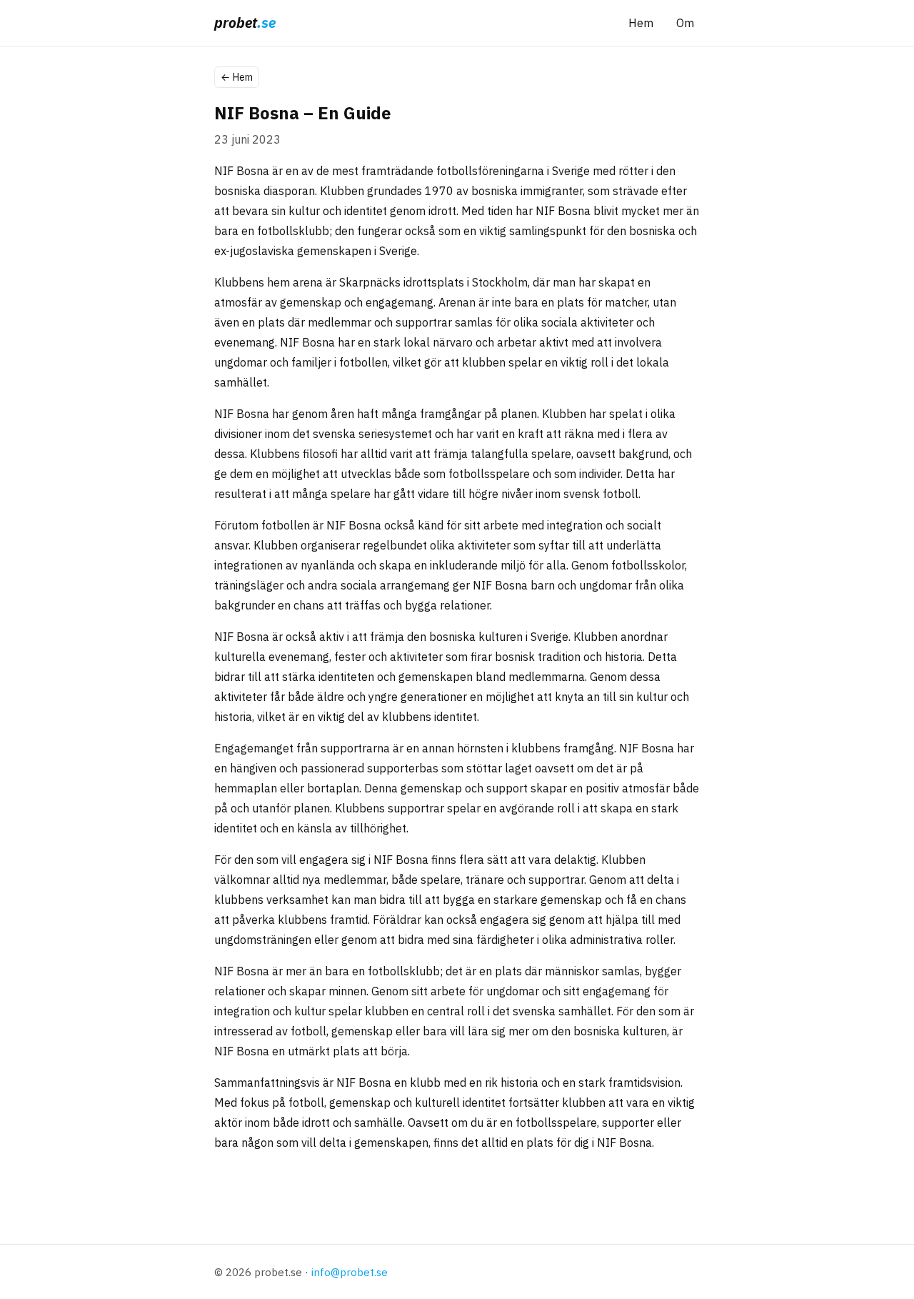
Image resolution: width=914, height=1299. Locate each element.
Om (685, 23)
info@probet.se (349, 1272)
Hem (640, 23)
